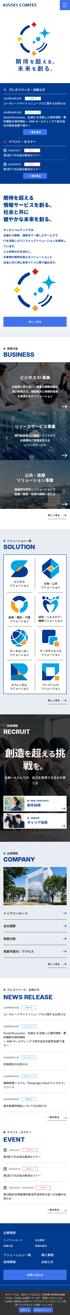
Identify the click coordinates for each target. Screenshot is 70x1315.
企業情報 (9, 1232)
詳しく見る (35, 322)
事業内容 (9, 938)
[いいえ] (65, 1302)
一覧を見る (35, 132)
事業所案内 (41, 1246)
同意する (25, 1310)
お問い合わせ (35, 1275)
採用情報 (9, 1262)
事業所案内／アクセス (18, 951)
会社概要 (9, 926)
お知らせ (47, 1262)
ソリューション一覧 (17, 1255)
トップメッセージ (15, 913)
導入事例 (47, 1255)
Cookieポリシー (43, 1310)
